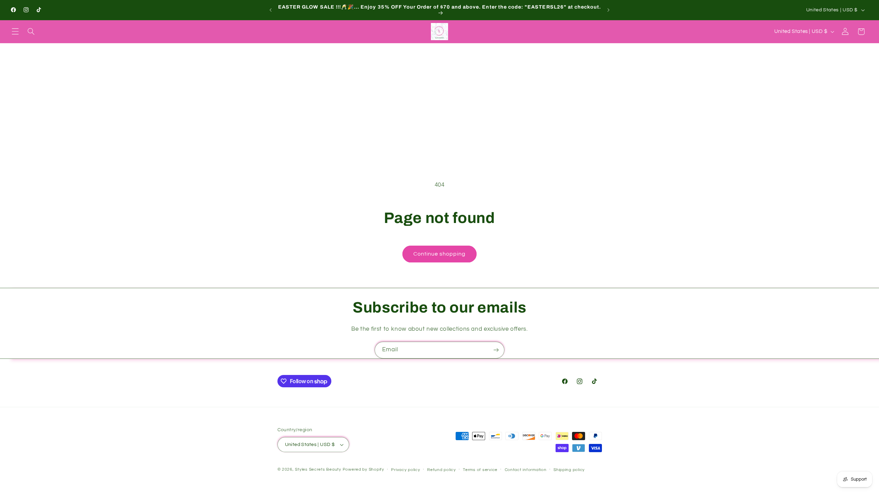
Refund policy (441, 470)
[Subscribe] (496, 350)
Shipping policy (569, 470)
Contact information (526, 470)
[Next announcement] (608, 10)
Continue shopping (439, 254)
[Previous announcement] (270, 10)
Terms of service (480, 470)
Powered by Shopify (363, 469)
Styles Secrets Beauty (318, 469)
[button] (15, 31)
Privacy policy (405, 470)
